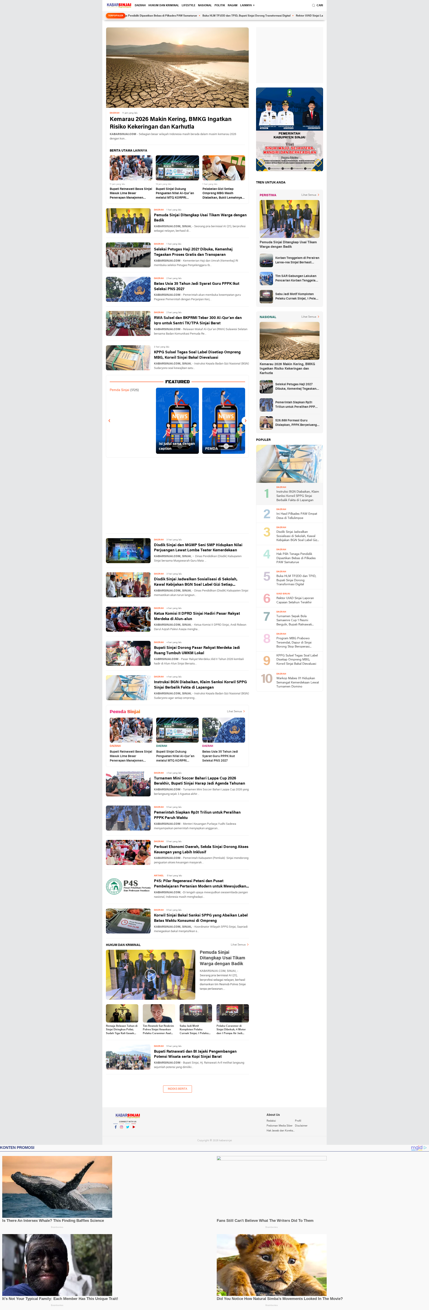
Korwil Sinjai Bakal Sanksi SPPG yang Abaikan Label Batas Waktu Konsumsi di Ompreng (201, 918)
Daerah (140, 5)
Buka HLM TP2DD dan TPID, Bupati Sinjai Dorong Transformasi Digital (200, 16)
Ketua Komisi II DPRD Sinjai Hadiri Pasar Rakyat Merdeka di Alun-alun (197, 616)
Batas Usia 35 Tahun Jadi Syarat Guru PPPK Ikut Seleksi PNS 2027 (196, 286)
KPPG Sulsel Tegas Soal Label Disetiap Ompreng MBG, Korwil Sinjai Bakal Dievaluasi (197, 355)
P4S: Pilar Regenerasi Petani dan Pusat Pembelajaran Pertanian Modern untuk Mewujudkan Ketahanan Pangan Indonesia (200, 884)
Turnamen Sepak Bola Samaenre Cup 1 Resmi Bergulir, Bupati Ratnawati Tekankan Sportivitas (294, 621)
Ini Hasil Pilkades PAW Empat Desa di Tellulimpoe (296, 516)
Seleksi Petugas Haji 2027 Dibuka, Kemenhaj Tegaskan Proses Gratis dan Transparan (193, 252)
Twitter (127, 1132)
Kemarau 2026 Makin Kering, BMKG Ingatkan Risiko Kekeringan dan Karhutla (170, 123)
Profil (298, 1121)
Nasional (205, 5)
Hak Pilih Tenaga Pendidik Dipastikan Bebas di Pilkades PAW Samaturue (296, 558)
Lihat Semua (234, 711)
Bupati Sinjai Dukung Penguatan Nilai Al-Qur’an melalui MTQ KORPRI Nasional (175, 193)
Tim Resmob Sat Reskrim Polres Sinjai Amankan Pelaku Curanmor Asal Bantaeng (158, 1030)
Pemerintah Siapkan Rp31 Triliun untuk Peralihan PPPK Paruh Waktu (197, 815)
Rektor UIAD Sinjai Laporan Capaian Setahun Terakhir (283, 16)
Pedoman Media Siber (279, 1126)
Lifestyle (188, 5)
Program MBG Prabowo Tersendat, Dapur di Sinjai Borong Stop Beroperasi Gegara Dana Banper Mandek (296, 643)
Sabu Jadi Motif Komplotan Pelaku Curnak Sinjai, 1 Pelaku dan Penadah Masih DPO (195, 1030)
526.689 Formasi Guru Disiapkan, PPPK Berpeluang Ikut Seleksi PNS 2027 (296, 423)
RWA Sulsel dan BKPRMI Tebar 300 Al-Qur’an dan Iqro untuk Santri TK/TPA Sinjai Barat (198, 320)
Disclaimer (301, 1126)
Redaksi (271, 1121)
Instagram (121, 1132)
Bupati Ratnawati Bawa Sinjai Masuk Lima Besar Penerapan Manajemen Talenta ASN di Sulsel (131, 193)
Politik (219, 5)
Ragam (233, 5)
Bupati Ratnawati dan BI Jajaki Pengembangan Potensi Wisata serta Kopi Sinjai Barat (195, 1054)
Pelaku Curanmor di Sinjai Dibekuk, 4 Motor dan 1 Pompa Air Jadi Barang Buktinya (231, 1030)
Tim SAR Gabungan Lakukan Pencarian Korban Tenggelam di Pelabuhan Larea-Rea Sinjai (297, 279)
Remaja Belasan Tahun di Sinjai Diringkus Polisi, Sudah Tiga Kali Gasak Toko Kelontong (121, 1030)
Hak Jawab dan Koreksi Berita (281, 1130)
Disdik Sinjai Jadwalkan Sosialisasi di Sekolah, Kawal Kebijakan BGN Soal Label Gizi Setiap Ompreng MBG (196, 582)
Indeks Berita (177, 1089)
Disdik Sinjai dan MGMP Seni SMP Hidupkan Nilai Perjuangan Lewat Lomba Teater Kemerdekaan (198, 547)
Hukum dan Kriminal (163, 5)
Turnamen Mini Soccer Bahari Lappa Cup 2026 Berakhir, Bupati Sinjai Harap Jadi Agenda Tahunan (199, 781)
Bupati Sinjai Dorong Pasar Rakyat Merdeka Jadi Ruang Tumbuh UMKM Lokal (197, 650)
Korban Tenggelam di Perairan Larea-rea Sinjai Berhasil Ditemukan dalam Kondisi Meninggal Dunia (297, 260)
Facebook (115, 1132)
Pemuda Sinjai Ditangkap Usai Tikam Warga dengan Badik (200, 218)
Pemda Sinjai (119, 390)
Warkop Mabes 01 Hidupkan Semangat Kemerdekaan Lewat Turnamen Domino (297, 682)
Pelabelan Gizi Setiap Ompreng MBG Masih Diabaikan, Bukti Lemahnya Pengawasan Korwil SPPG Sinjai (222, 193)
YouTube (133, 1132)
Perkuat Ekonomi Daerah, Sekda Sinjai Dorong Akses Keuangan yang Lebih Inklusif (201, 849)
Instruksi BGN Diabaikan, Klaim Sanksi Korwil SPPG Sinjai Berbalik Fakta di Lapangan (200, 684)
